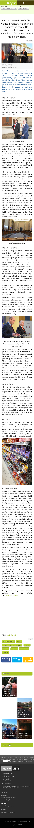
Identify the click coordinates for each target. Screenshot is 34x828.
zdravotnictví (24, 649)
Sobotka (5, 649)
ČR (1, 757)
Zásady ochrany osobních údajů (12, 821)
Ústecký (2, 759)
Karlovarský (30, 757)
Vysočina (31, 759)
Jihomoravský (6, 761)
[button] (9, 8)
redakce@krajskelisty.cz (13, 595)
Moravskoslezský (22, 761)
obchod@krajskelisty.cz (7, 806)
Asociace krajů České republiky (12, 645)
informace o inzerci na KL (8, 812)
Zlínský (30, 761)
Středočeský (10, 757)
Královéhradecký (16, 759)
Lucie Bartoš (11, 635)
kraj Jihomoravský (8, 641)
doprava (14, 649)
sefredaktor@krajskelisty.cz (8, 797)
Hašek (19, 641)
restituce (5, 652)
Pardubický (25, 759)
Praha (4, 757)
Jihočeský (17, 757)
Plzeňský (23, 757)
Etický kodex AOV (25, 821)
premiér (27, 645)
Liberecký (8, 759)
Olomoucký (14, 761)
